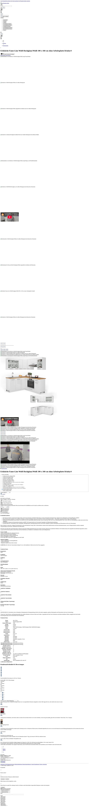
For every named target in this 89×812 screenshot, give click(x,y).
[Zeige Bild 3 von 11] (3, 345)
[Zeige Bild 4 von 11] (4, 345)
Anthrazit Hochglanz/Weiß (8, 477)
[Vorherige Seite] (3, 747)
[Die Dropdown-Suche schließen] (4, 8)
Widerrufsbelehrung (18, 764)
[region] (44, 262)
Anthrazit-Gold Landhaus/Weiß (9, 476)
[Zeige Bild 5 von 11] (5, 345)
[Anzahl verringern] (1, 507)
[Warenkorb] (1, 12)
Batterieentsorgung (11, 764)
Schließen (2, 787)
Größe (1, 492)
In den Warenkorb (5, 509)
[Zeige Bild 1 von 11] (0, 345)
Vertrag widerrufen (43, 764)
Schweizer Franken (7, 23)
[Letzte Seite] (3, 752)
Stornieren (3, 779)
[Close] (0, 783)
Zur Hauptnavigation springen (24, 1)
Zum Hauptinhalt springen (5, 1)
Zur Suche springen (15, 1)
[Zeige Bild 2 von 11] (2, 345)
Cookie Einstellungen (35, 764)
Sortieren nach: (3, 700)
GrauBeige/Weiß (13, 484)
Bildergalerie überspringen (5, 55)
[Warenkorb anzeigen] (1, 38)
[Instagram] (2, 761)
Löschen (7, 779)
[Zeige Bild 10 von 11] (11, 345)
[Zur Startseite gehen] (4, 3)
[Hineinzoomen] (7, 350)
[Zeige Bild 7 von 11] (8, 345)
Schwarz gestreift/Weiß (14, 488)
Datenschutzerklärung (26, 764)
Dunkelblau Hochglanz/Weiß (8, 480)
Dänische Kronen (6, 26)
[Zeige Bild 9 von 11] (10, 345)
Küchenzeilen (4, 468)
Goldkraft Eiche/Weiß (7, 483)
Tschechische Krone (7, 28)
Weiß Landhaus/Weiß (7, 490)
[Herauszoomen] (1, 350)
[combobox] (6, 6)
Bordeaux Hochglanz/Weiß (8, 479)
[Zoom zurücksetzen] (4, 350)
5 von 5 (3, 494)
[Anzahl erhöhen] (8, 507)
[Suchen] (1, 8)
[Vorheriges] (1, 344)
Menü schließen (5, 16)
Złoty (4, 22)
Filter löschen (3, 805)
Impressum (2, 764)
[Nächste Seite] (3, 751)
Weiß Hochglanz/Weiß (7, 489)
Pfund (4, 21)
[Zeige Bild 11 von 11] (13, 345)
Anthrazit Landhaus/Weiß (8, 478)
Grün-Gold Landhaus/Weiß (8, 485)
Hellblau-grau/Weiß (13, 486)
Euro (4, 30)
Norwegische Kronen (7, 27)
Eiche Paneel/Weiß (13, 482)
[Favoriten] (1, 11)
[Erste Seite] (3, 746)
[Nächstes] (4, 344)
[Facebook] (2, 762)
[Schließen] (0, 348)
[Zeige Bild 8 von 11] (9, 345)
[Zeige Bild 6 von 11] (7, 345)
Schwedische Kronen (7, 25)
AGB (6, 764)
